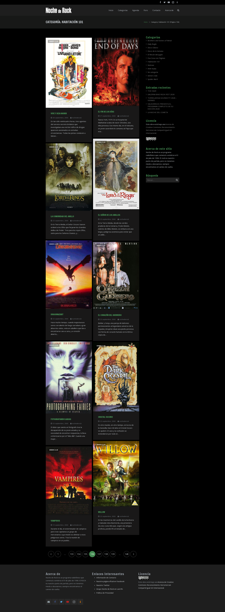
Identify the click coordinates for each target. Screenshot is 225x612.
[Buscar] (178, 10)
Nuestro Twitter (103, 585)
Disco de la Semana (155, 51)
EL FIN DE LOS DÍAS (106, 111)
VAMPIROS (55, 520)
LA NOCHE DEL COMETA (158, 112)
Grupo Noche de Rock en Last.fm (109, 589)
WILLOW (101, 512)
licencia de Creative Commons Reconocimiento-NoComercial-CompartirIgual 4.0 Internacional (156, 585)
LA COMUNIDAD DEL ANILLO (62, 216)
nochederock (77, 118)
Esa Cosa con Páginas (156, 58)
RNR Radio (152, 68)
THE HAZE (152, 91)
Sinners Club (53, 41)
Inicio (146, 22)
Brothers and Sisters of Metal (160, 40)
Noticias (151, 65)
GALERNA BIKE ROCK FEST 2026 (161, 94)
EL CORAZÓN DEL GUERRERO (110, 315)
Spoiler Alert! (153, 79)
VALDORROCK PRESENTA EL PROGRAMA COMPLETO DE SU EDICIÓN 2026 (160, 106)
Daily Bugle (152, 44)
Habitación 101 (154, 61)
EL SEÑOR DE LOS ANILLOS (109, 214)
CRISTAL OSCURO (105, 416)
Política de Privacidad (104, 593)
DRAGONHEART (57, 314)
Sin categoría (153, 72)
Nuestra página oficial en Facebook (110, 581)
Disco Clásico (153, 47)
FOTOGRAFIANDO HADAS (61, 419)
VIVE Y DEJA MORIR (59, 113)
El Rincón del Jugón (155, 54)
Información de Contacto (106, 577)
